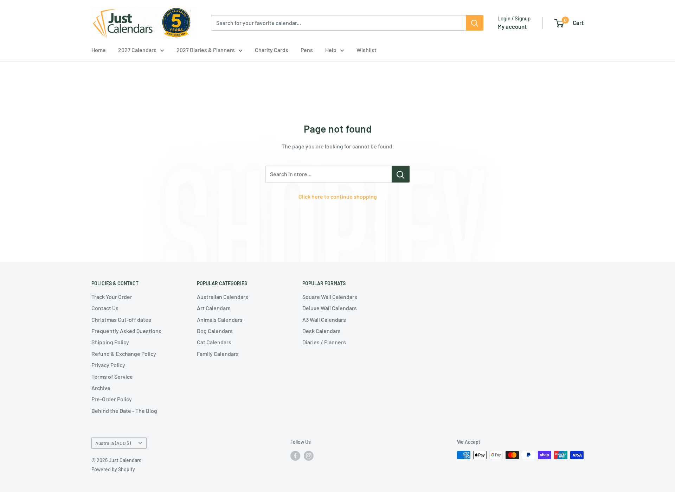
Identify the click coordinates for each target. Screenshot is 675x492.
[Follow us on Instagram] (309, 456)
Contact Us (104, 308)
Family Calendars (218, 353)
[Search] (474, 23)
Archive (100, 387)
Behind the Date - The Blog (124, 410)
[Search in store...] (401, 174)
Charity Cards (271, 49)
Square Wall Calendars (329, 296)
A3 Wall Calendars (324, 319)
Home (98, 49)
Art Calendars (214, 308)
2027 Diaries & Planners (205, 49)
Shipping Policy (110, 342)
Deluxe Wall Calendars (329, 308)
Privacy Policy (108, 365)
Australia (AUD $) (113, 443)
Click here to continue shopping (337, 196)
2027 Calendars (137, 49)
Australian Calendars (222, 296)
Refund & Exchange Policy (123, 353)
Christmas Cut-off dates (121, 319)
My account (512, 26)
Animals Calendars (220, 319)
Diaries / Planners (324, 342)
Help (330, 49)
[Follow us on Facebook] (295, 456)
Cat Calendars (214, 342)
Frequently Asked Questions (126, 330)
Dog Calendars (215, 330)
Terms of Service (112, 376)
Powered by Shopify (113, 469)
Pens (307, 49)
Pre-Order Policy (111, 399)
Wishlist (366, 49)
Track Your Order (111, 296)
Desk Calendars (321, 330)
